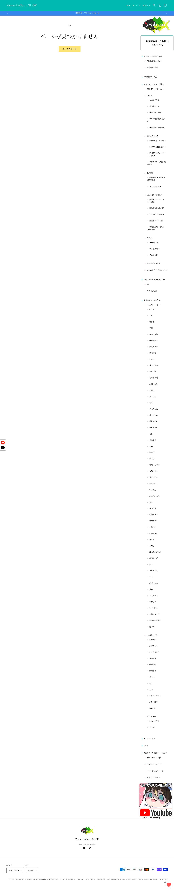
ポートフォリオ (149, 738)
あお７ (151, 539)
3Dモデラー (151, 717)
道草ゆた (152, 371)
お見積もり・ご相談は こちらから (157, 43)
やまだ (151, 359)
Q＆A (146, 745)
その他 (149, 238)
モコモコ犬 (153, 378)
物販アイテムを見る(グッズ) (154, 279)
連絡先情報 (101, 879)
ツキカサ (152, 658)
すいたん (152, 490)
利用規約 (81, 879)
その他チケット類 (153, 263)
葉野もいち (153, 421)
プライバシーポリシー (67, 879)
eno (150, 577)
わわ (151, 434)
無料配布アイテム (150, 77)
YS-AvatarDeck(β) (154, 757)
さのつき (152, 508)
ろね (151, 446)
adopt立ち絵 (154, 242)
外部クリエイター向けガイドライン (156, 879)
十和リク (152, 602)
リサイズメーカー (153, 778)
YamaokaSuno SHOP (23, 879)
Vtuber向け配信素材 (154, 195)
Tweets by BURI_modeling (149, 818)
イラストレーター (153, 305)
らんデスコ (153, 596)
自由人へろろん (155, 620)
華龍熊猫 (152, 353)
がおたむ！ (153, 483)
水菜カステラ (154, 614)
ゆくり (151, 459)
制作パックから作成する (153, 56)
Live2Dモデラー (153, 635)
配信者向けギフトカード (156, 89)
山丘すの (152, 640)
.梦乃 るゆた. (154, 365)
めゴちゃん (153, 583)
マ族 (151, 328)
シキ (151, 689)
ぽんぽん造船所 (155, 552)
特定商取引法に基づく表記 (116, 879)
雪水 (151, 403)
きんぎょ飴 (153, 409)
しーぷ (151, 727)
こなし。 (152, 546)
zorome (152, 708)
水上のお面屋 (154, 496)
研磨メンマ (153, 533)
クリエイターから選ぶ (152, 300)
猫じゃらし (153, 427)
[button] (154, 5)
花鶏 (151, 589)
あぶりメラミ (154, 721)
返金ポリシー (53, 879)
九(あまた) (153, 471)
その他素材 (153, 255)
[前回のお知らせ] (7, 13)
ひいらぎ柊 (153, 334)
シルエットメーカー (154, 764)
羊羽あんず (153, 558)
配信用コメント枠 (156, 221)
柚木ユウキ (153, 521)
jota (150, 564)
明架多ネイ (153, 515)
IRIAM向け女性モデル (157, 141)
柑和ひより (153, 384)
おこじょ (152, 396)
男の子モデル (154, 106)
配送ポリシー (90, 879)
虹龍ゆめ (152, 671)
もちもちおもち (155, 696)
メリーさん (153, 571)
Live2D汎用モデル (156, 112)
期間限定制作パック (154, 61)
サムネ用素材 (154, 249)
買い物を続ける (69, 49)
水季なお (152, 527)
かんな (151, 390)
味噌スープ (153, 340)
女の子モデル (154, 100)
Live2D (149, 95)
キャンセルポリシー (134, 879)
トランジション (155, 186)
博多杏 (151, 322)
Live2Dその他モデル (157, 128)
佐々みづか (153, 477)
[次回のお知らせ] (167, 13)
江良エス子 (153, 347)
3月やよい (153, 608)
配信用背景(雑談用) (156, 208)
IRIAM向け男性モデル (157, 147)
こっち (151, 677)
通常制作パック (153, 68)
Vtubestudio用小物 (156, 214)
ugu (150, 683)
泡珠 (151, 502)
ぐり (151, 315)
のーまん (152, 309)
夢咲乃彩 (152, 664)
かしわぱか (153, 702)
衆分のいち (153, 415)
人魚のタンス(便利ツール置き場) (156, 753)
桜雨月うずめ (154, 465)
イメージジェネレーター (156, 771)
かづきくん (153, 646)
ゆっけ (151, 452)
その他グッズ (152, 291)
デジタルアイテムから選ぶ (154, 84)
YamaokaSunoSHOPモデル (157, 270)
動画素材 (150, 173)
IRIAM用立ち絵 (152, 136)
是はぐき (152, 440)
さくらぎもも (154, 652)
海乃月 (151, 627)
